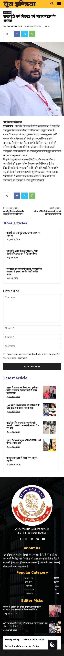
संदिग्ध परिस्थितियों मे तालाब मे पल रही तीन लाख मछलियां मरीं (47, 212)
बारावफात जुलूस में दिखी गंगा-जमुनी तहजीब (22, 459)
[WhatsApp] (32, 34)
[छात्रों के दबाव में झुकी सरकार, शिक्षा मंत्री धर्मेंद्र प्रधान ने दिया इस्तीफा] (50, 255)
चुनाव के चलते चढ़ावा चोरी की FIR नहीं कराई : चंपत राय (24, 442)
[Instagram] (26, 539)
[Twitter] (24, 34)
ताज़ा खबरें (7, 12)
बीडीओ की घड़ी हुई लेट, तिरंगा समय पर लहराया (23, 234)
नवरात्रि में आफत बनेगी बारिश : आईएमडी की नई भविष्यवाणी (14, 212)
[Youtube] (44, 539)
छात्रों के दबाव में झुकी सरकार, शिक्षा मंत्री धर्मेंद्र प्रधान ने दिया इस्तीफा (22, 252)
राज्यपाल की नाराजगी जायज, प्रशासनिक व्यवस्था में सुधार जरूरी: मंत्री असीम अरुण (24, 272)
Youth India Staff (14, 26)
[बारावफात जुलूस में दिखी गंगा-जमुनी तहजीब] (49, 462)
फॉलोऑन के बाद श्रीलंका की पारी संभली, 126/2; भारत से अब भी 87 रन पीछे (23, 425)
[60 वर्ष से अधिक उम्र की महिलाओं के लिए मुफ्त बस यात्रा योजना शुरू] (49, 409)
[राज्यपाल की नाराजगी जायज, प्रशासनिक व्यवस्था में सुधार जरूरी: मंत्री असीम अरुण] (50, 273)
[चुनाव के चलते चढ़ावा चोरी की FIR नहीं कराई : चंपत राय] (49, 445)
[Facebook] (17, 34)
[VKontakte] (38, 539)
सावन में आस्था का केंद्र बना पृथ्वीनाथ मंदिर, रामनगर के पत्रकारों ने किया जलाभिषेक (23, 390)
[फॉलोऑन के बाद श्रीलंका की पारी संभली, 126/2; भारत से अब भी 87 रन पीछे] (49, 427)
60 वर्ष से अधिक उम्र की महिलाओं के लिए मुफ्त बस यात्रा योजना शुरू (23, 407)
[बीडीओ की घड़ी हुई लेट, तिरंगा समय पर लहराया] (50, 237)
